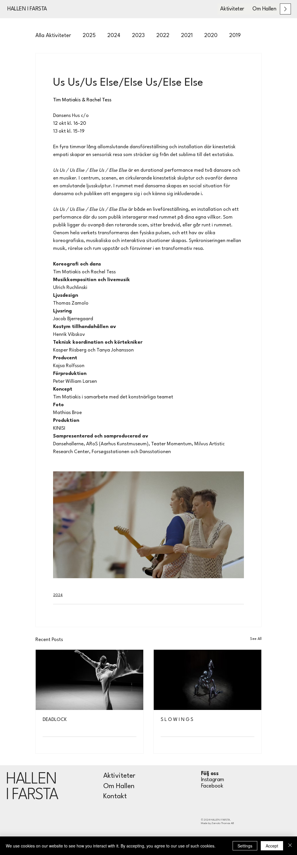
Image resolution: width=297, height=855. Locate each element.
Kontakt (115, 796)
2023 (138, 35)
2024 (113, 35)
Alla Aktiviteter (53, 35)
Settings (245, 846)
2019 (235, 35)
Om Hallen (119, 786)
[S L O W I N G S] (207, 680)
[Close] (290, 845)
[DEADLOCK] (89, 680)
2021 (187, 35)
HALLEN (31, 779)
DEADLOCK (55, 719)
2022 (162, 35)
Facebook (212, 786)
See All (256, 639)
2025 (89, 35)
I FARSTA (32, 795)
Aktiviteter (119, 775)
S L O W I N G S (177, 719)
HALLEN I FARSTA (27, 9)
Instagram (212, 779)
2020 (211, 35)
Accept (272, 846)
